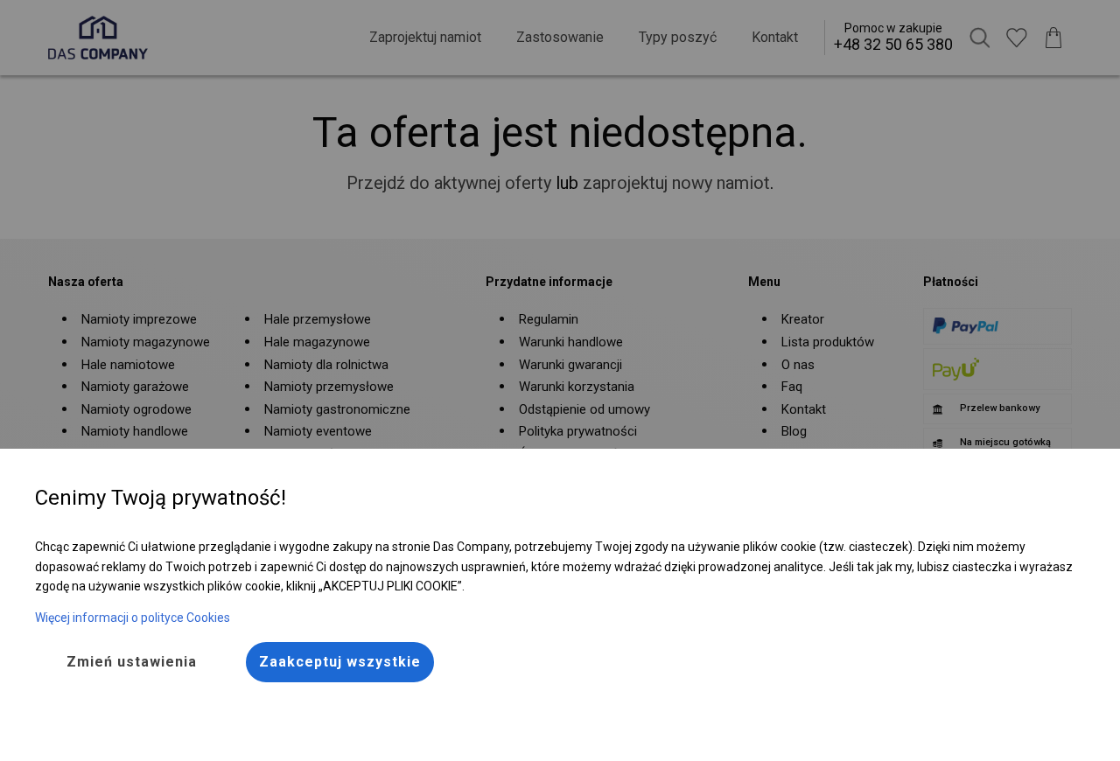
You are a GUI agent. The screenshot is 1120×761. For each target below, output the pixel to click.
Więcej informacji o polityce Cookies (132, 618)
